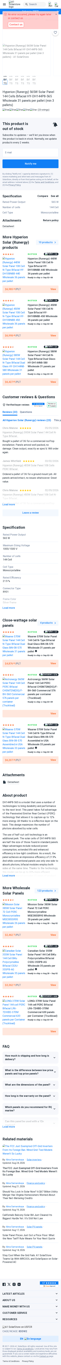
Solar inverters (34, 1159)
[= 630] (14, 1012)
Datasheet (8, 226)
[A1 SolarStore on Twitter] (9, 1284)
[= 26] (14, 916)
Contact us (44, 1356)
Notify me (30, 163)
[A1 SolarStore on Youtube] (19, 1284)
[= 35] (14, 964)
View (53, 289)
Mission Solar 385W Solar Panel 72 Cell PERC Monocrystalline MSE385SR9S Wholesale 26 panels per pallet (42, 912)
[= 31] (14, 363)
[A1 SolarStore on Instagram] (14, 1284)
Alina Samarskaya (15, 1159)
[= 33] (14, 741)
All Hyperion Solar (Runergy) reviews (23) (27, 420)
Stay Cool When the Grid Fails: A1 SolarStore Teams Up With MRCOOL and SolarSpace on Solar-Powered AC (30, 1258)
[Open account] (50, 4)
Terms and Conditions (44, 182)
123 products (45, 890)
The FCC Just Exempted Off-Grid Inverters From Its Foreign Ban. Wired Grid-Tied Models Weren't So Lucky (30, 1171)
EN (21, 1338)
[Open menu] (4, 4)
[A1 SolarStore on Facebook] (4, 1284)
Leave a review (30, 512)
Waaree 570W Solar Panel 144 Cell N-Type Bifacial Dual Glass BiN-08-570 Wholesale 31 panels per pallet (42, 644)
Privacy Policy (14, 185)
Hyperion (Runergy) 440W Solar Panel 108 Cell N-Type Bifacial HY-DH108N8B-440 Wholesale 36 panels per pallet (42, 266)
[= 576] (14, 692)
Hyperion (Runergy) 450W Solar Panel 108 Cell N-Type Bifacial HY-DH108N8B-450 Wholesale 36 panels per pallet (42, 312)
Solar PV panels (34, 1227)
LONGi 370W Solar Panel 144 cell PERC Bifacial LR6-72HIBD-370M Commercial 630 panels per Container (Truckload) (42, 1008)
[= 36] (14, 270)
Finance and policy (36, 1183)
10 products (46, 242)
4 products (46, 622)
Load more (9, 504)
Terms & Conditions (25, 1349)
